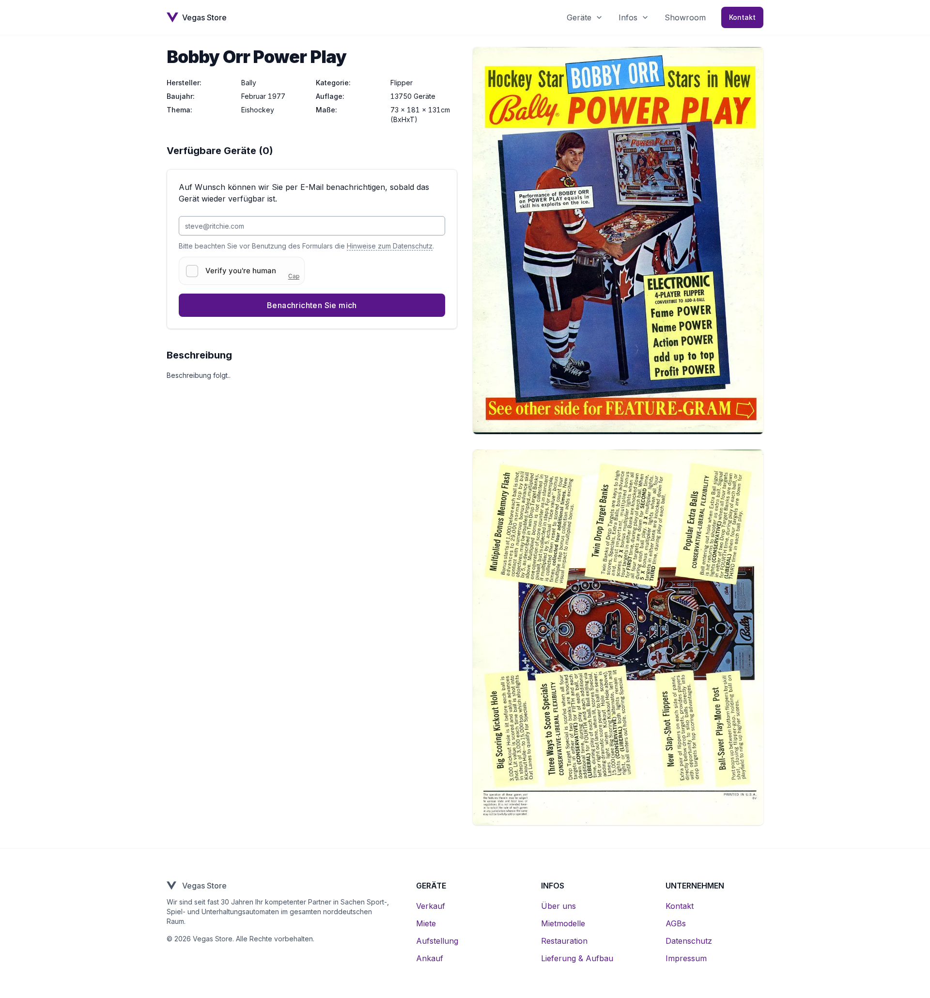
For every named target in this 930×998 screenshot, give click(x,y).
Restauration (564, 941)
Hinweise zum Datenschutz (390, 246)
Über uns (558, 906)
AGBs (676, 923)
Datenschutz (689, 941)
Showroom (685, 17)
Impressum (686, 958)
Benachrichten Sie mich (312, 305)
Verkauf (430, 906)
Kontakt (742, 17)
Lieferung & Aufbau (577, 958)
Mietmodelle (563, 923)
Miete (426, 923)
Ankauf (429, 958)
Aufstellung (437, 941)
